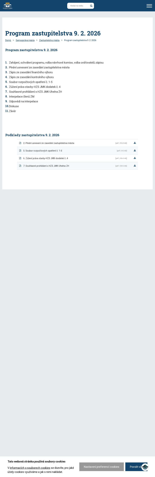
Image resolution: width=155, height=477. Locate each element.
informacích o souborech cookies (30, 467)
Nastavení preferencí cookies (101, 466)
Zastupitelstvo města (49, 40)
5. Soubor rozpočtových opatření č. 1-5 (42, 150)
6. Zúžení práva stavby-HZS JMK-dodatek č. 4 (45, 158)
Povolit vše (136, 466)
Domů (8, 40)
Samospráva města (25, 40)
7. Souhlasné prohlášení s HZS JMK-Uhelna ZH (46, 166)
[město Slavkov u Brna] (7, 5)
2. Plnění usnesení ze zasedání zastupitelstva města (48, 143)
